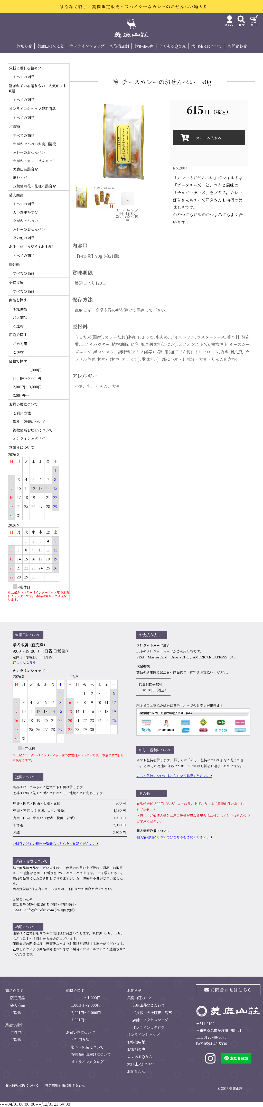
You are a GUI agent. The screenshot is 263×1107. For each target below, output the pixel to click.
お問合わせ (237, 46)
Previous (65, 140)
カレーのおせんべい (29, 152)
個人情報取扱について (22, 1085)
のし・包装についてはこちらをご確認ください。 (173, 775)
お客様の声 (144, 46)
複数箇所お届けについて (32, 430)
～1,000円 (34, 369)
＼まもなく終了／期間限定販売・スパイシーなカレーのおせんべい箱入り (131, 7)
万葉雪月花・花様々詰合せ (34, 186)
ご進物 (18, 325)
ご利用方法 (22, 413)
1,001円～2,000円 (27, 378)
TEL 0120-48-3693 (211, 1037)
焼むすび (20, 177)
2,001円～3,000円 (27, 386)
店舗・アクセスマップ (150, 1019)
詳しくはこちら (24, 662)
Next (166, 140)
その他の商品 (23, 237)
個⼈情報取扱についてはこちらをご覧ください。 (173, 837)
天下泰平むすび (25, 212)
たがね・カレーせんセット (34, 160)
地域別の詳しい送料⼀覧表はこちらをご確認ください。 (54, 843)
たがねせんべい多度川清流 (34, 143)
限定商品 (20, 308)
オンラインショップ (87, 46)
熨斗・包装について (29, 421)
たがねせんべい (25, 220)
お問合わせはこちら (230, 989)
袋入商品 (20, 317)
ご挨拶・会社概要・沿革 (152, 1012)
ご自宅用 (20, 343)
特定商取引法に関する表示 (65, 1085)
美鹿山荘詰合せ (25, 169)
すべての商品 (23, 76)
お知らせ (24, 46)
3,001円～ (21, 395)
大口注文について (206, 46)
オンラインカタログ (29, 438)
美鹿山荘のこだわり (148, 1005)
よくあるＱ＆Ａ (172, 46)
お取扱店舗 (119, 46)
